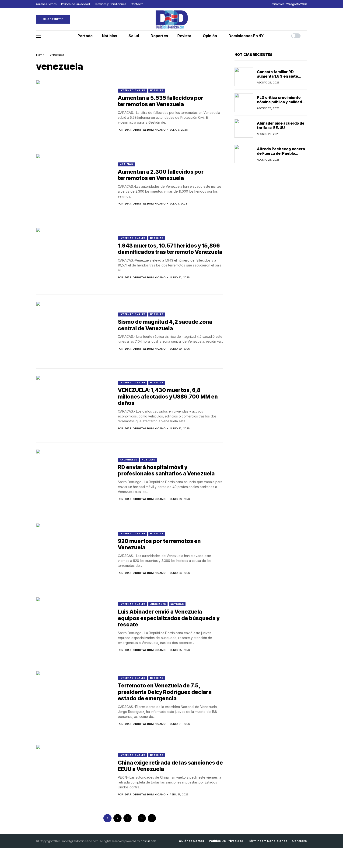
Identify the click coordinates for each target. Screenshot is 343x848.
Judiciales (158, 604)
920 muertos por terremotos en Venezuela (159, 544)
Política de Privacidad (226, 841)
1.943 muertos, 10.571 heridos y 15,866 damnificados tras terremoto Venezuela (170, 248)
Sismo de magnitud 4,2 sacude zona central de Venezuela (165, 325)
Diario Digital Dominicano (145, 129)
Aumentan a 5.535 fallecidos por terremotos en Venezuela (160, 101)
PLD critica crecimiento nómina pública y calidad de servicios (279, 102)
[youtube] (305, 19)
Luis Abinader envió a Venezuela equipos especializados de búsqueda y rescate (169, 618)
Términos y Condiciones (267, 841)
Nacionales (128, 459)
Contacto (299, 841)
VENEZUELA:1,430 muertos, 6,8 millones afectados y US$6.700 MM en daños (168, 396)
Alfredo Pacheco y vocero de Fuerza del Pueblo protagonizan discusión (281, 153)
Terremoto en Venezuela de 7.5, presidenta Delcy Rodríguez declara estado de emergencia (165, 692)
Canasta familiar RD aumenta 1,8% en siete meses (277, 76)
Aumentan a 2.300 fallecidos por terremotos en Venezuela (161, 175)
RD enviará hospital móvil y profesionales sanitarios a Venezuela (166, 470)
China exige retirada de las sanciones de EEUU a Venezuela (170, 766)
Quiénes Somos (191, 841)
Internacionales (132, 90)
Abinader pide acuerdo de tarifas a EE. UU (280, 125)
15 (141, 818)
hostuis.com (149, 841)
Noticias (157, 90)
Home (40, 55)
